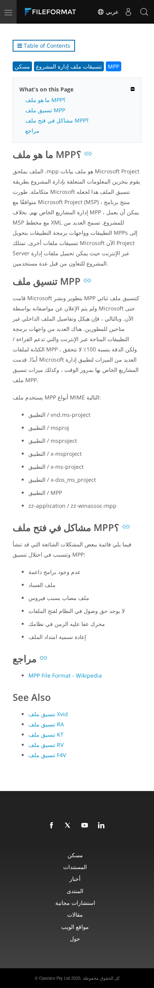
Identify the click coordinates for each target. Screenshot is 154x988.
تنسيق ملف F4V (47, 755)
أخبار (75, 878)
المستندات (75, 867)
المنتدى (75, 891)
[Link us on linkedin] (103, 826)
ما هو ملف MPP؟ (45, 100)
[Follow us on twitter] (69, 826)
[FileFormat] (52, 12)
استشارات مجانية (75, 902)
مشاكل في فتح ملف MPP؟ (57, 120)
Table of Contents (46, 45)
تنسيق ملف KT (46, 734)
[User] (128, 12)
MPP (113, 66)
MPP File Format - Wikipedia (65, 675)
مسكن (22, 66)
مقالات (75, 914)
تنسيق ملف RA (46, 724)
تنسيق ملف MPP (45, 110)
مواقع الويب (75, 926)
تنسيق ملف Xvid (48, 714)
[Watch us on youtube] (86, 826)
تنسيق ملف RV (46, 744)
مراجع (32, 130)
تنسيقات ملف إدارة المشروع (69, 66)
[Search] (144, 12)
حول (75, 938)
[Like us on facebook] (53, 826)
